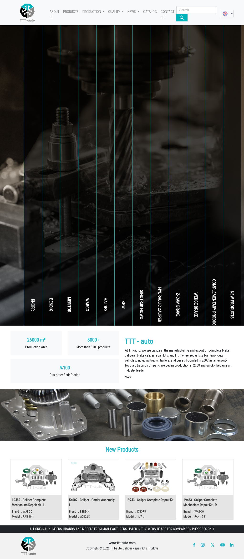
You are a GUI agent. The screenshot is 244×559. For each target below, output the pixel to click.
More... (129, 377)
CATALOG (150, 12)
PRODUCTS (71, 12)
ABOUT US (54, 14)
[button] (227, 13)
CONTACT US (167, 14)
